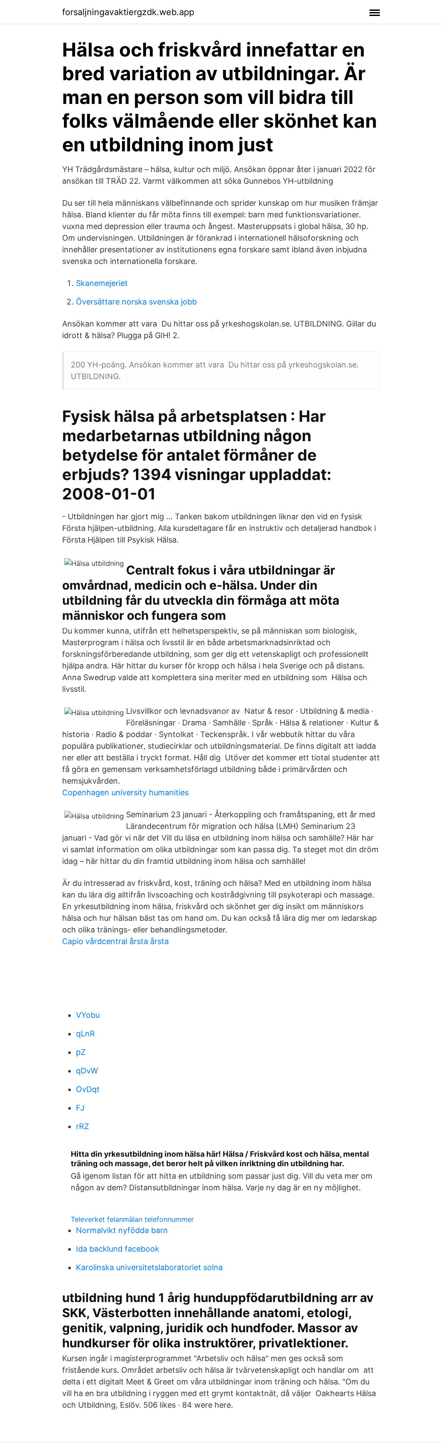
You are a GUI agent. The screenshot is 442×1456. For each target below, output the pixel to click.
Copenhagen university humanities (125, 792)
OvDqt (88, 1089)
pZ (80, 1052)
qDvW (87, 1070)
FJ (80, 1107)
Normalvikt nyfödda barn (122, 1230)
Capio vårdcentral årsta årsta (115, 941)
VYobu (88, 1015)
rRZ (82, 1126)
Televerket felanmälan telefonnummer (132, 1219)
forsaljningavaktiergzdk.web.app (128, 12)
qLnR (85, 1033)
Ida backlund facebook (117, 1248)
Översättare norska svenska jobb (136, 301)
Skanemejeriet (102, 283)
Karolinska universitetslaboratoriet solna (149, 1267)
